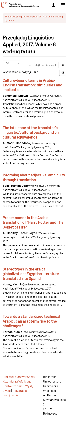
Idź (62, 64)
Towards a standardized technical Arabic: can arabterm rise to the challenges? (31, 321)
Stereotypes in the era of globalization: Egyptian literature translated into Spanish (31, 274)
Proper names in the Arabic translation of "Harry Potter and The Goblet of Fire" (33, 222)
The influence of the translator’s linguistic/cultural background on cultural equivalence (31, 132)
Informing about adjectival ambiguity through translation (34, 177)
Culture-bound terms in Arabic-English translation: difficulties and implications (32, 85)
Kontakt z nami (13, 386)
